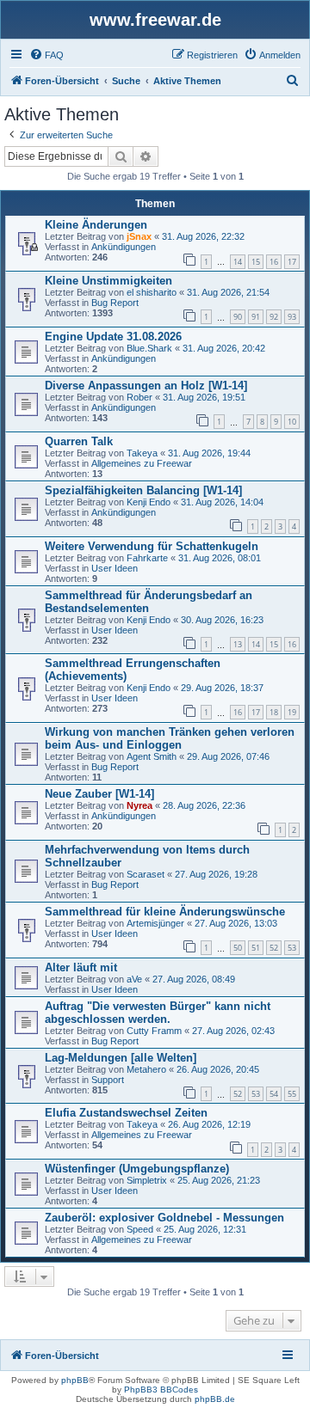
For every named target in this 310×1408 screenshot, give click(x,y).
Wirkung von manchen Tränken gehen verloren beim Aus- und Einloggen (169, 738)
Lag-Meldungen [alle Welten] (120, 1057)
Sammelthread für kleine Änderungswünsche (165, 911)
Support (107, 1079)
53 (292, 947)
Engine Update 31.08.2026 (113, 336)
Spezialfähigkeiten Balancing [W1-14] (143, 490)
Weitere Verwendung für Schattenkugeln (151, 546)
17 (292, 261)
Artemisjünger (155, 923)
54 (274, 1093)
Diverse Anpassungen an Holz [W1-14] (146, 385)
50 (237, 947)
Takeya (142, 453)
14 (237, 261)
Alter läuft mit (81, 967)
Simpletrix (147, 1180)
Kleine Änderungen (96, 224)
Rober (139, 397)
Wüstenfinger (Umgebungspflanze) (137, 1168)
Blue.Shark (149, 348)
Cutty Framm (154, 1030)
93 (292, 316)
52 (274, 947)
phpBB (75, 1380)
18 (274, 712)
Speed (140, 1229)
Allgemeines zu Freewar (141, 463)
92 (274, 316)
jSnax (139, 236)
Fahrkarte (147, 558)
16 (274, 261)
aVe (134, 979)
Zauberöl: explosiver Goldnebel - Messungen (164, 1217)
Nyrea (139, 805)
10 (292, 421)
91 (255, 316)
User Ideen (114, 568)
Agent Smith (152, 756)
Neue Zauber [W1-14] (99, 793)
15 (255, 261)
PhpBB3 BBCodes (161, 1389)
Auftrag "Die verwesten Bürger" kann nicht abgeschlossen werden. (157, 1012)
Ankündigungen (123, 247)
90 (237, 316)
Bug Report (115, 302)
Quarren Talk (79, 441)
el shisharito (152, 292)
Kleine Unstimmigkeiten (108, 280)
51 (255, 947)
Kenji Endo (148, 502)
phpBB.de (215, 1399)
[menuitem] (46, 55)
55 (292, 1093)
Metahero (146, 1069)
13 (237, 644)
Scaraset (145, 874)
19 (292, 712)
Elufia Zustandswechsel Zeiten (126, 1112)
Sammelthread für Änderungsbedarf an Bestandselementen (148, 602)
